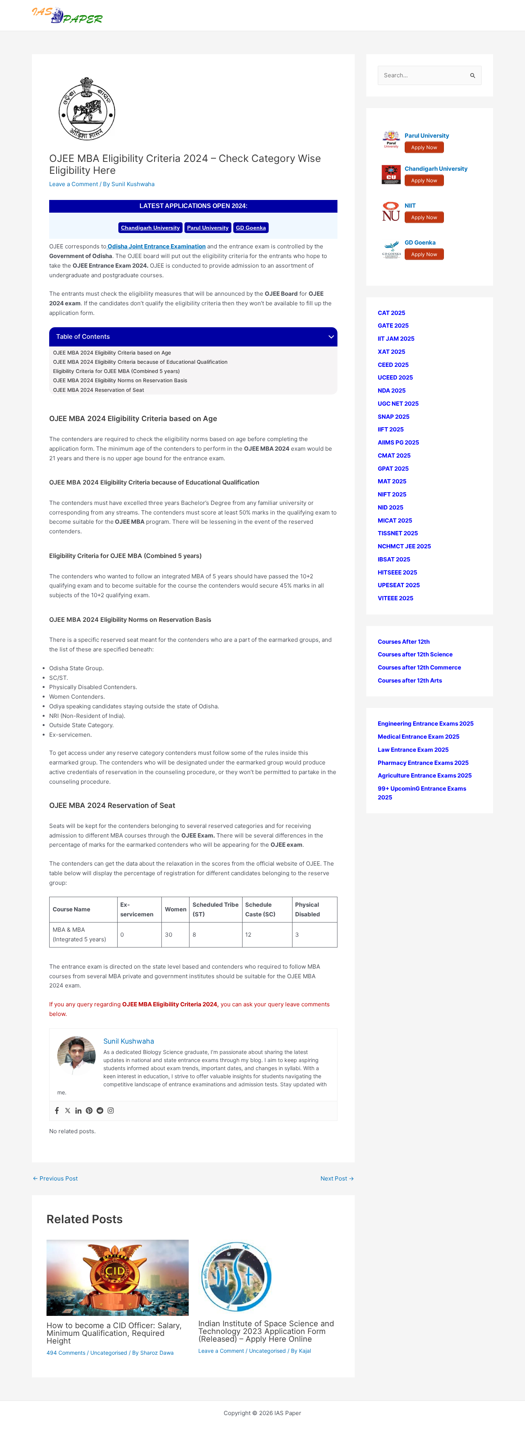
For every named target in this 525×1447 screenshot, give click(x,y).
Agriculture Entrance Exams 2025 (425, 775)
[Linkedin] (78, 1111)
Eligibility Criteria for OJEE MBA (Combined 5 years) (116, 371)
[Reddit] (99, 1111)
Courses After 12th (404, 641)
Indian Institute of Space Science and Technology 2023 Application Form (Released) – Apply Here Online (266, 1331)
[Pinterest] (89, 1111)
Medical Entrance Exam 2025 (419, 737)
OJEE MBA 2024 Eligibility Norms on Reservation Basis (120, 380)
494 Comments (66, 1352)
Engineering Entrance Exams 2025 (426, 724)
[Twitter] (67, 1111)
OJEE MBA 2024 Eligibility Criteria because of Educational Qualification (140, 362)
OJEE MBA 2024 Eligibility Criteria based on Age (112, 353)
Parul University (208, 228)
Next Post (337, 1178)
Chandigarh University (150, 228)
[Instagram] (110, 1111)
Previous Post (55, 1178)
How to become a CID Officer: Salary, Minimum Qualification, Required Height (114, 1333)
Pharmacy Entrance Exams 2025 (423, 762)
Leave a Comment (73, 184)
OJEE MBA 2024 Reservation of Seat (98, 390)
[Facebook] (56, 1111)
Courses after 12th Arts (410, 680)
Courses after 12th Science (415, 654)
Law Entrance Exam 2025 (413, 749)
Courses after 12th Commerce (419, 667)
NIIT (410, 206)
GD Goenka (251, 228)
